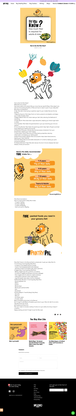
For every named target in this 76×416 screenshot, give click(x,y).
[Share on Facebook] (55, 314)
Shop (35, 384)
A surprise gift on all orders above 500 (38, 1)
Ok (65, 390)
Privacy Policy (37, 399)
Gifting (35, 390)
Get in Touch (36, 392)
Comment (22, 361)
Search (61, 3)
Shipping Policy (37, 395)
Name (21, 357)
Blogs (35, 394)
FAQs (35, 386)
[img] (9, 391)
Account (66, 3)
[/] (6, 3)
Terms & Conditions (38, 397)
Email (40, 357)
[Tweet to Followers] (58, 314)
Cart (71, 3)
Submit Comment (28, 373)
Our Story (36, 388)
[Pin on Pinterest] (60, 314)
